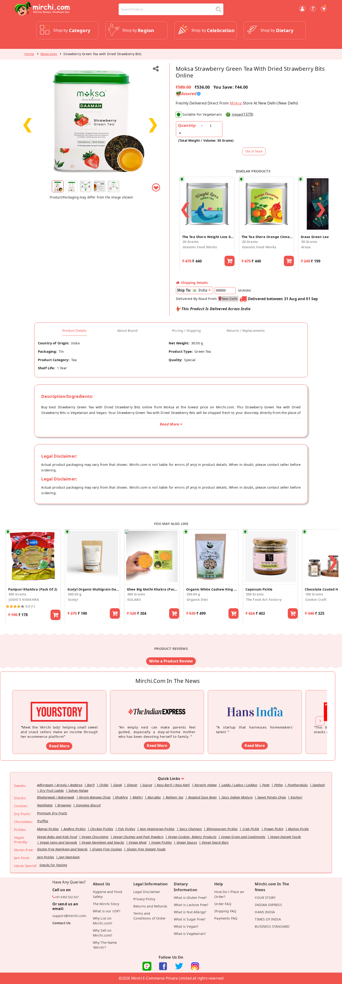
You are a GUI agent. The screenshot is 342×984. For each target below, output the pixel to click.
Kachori (296, 797)
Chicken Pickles (101, 829)
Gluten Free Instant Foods (146, 849)
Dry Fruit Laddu (52, 790)
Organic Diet (197, 599)
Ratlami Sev (175, 797)
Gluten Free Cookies (107, 849)
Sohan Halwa (78, 790)
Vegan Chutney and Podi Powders (138, 837)
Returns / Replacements (246, 331)
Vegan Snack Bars (215, 842)
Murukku (154, 797)
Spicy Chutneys (190, 829)
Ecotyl (73, 599)
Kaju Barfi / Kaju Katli (173, 785)
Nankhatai (45, 805)
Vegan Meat (138, 842)
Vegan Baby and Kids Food (57, 837)
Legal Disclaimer (146, 892)
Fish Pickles (126, 829)
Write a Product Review (171, 661)
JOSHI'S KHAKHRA (24, 599)
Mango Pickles (48, 829)
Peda (266, 785)
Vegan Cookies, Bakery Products (192, 837)
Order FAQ (222, 904)
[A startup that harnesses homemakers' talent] (255, 704)
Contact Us (61, 923)
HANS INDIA (265, 912)
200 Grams (255, 594)
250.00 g (193, 594)
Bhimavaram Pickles (222, 829)
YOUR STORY (265, 897)
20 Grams (190, 241)
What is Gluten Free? (190, 897)
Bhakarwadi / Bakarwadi (55, 797)
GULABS (134, 599)
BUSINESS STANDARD (272, 926)
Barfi (91, 785)
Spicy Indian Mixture (237, 797)
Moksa (236, 103)
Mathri (138, 797)
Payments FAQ (225, 918)
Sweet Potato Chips (271, 797)
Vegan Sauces (187, 842)
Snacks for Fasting (53, 865)
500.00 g (74, 594)
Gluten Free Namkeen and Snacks (62, 849)
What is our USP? (107, 911)
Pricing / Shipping (186, 331)
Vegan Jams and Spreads (58, 842)
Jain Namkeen (69, 857)
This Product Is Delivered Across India (216, 308)
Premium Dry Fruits (52, 813)
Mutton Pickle (298, 829)
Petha (278, 785)
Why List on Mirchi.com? (102, 920)
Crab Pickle (250, 829)
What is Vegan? (186, 926)
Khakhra (121, 797)
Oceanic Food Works (200, 247)
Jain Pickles (45, 857)
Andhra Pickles (75, 829)
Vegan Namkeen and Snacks (103, 842)
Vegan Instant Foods (285, 837)
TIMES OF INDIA (268, 919)
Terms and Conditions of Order (149, 915)
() (242, 114)
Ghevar (132, 785)
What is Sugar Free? (189, 919)
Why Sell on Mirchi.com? (102, 932)
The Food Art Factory (264, 599)
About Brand (127, 331)
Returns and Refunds (150, 906)
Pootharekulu (298, 785)
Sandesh (318, 785)
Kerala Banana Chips (95, 797)
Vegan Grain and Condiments (243, 837)
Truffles (42, 821)
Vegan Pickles (161, 842)
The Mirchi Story (106, 904)
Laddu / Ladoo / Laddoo (239, 785)
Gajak (117, 785)
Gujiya (147, 785)
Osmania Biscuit (88, 805)
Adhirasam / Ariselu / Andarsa (59, 785)
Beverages (48, 54)
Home (29, 54)
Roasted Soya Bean (202, 797)
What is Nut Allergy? (190, 912)
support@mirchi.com (69, 915)
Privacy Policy (144, 899)
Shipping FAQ (225, 911)
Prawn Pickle (273, 829)
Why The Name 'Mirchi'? (105, 945)
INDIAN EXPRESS (268, 905)
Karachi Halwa (205, 785)
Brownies (64, 805)
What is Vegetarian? (190, 933)
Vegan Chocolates (95, 837)
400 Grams (17, 594)
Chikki (103, 785)
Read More (59, 746)
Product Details (74, 331)
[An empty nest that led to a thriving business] (157, 704)
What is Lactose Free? (191, 905)
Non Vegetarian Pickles (157, 829)
